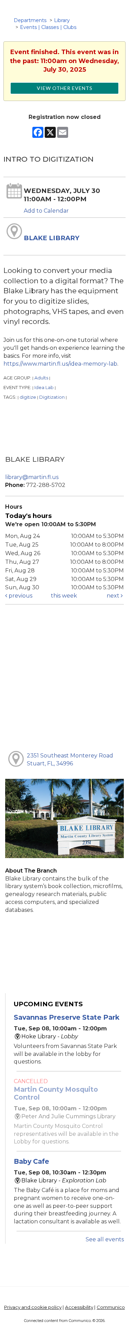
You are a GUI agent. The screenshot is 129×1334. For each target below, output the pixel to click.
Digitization (52, 397)
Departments (30, 20)
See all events (105, 1239)
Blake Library (51, 238)
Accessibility (79, 1307)
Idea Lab (44, 387)
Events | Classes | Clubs (48, 27)
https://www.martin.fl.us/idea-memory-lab (60, 363)
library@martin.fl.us (31, 477)
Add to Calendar (46, 210)
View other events (65, 88)
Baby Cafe (31, 1161)
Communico (111, 1307)
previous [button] (19, 595)
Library (62, 20)
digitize (28, 397)
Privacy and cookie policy (33, 1307)
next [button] (114, 595)
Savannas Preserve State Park (66, 1017)
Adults (41, 377)
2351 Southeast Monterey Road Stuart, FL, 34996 (70, 759)
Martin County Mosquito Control (56, 1093)
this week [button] (64, 595)
